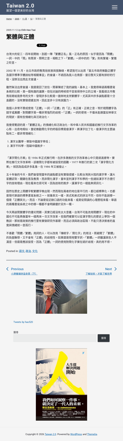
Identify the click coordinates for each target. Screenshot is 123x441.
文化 (35, 251)
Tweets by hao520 (23, 322)
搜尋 (15, 332)
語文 (22, 251)
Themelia (92, 434)
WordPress (76, 434)
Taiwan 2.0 (50, 434)
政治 (28, 251)
